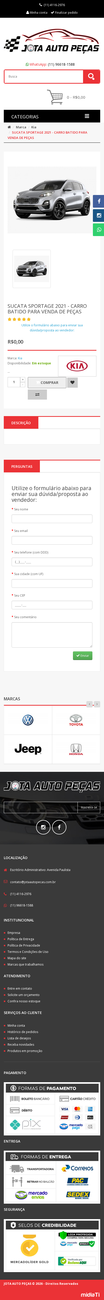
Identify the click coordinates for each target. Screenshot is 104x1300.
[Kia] (77, 366)
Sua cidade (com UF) (28, 574)
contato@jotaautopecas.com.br (33, 882)
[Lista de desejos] (72, 383)
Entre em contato (20, 988)
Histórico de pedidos (23, 1032)
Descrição (21, 422)
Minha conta (16, 1025)
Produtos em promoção (25, 1051)
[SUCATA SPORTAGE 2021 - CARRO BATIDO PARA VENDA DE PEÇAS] (32, 269)
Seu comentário (25, 617)
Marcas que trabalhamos (25, 964)
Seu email (21, 531)
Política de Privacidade (24, 945)
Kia (33, 127)
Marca (21, 127)
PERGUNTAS (21, 466)
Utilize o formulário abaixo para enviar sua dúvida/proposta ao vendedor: (52, 327)
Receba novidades (21, 1044)
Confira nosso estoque (24, 1001)
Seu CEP (19, 595)
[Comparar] (37, 394)
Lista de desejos (19, 1038)
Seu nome (21, 509)
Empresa (14, 933)
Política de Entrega (21, 939)
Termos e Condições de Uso (28, 952)
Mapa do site (17, 958)
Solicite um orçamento (24, 995)
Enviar (84, 655)
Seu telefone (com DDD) (31, 552)
